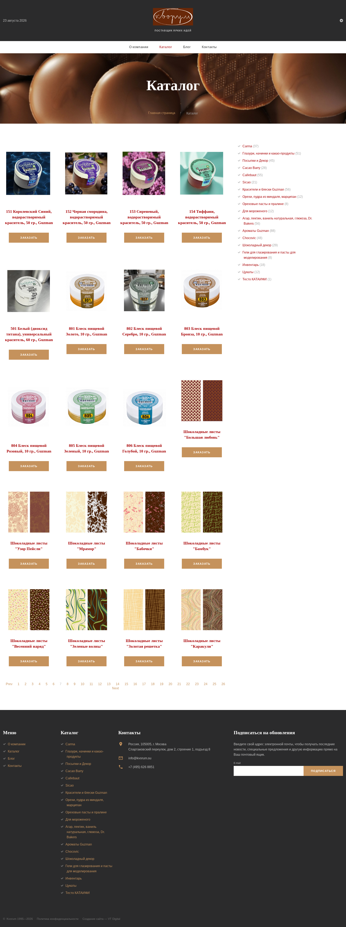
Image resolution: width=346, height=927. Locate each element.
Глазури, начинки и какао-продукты (271, 153)
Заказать (28, 237)
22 (188, 684)
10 (82, 684)
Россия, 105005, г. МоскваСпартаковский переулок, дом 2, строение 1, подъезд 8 (169, 746)
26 (223, 684)
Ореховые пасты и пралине (265, 204)
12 (100, 684)
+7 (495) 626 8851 (141, 767)
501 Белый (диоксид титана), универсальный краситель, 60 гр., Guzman (29, 334)
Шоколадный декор (260, 245)
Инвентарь (253, 265)
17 (144, 684)
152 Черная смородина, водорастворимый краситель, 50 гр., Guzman (87, 217)
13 (109, 684)
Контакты (209, 47)
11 (91, 684)
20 (170, 684)
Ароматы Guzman (258, 230)
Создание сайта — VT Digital (101, 918)
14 (117, 684)
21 (179, 684)
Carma (250, 146)
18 (153, 684)
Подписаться (323, 770)
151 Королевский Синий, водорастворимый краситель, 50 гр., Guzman (29, 217)
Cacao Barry (254, 168)
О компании (138, 47)
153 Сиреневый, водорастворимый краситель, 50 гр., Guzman (144, 217)
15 (126, 684)
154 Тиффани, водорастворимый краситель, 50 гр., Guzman (202, 217)
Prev (9, 684)
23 (197, 684)
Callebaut (252, 175)
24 (205, 684)
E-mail (237, 763)
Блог (187, 47)
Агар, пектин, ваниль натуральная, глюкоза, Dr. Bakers (85, 832)
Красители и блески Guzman (266, 189)
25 (214, 684)
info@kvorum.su (139, 758)
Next (115, 688)
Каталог (165, 47)
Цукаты (251, 272)
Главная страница (161, 113)
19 (161, 684)
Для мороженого (258, 211)
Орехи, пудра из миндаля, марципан (272, 196)
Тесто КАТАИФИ (256, 279)
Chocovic (252, 238)
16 (135, 684)
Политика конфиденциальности (57, 918)
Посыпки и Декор (258, 160)
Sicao (249, 182)
